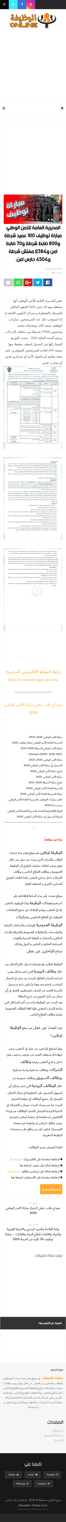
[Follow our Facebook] (22, 4)
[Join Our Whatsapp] (4, 4)
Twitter (31, 1475)
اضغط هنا (16, 1159)
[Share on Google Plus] (28, 282)
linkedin (11, 1475)
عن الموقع (58, 1430)
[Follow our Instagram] (30, 4)
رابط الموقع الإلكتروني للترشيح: (33, 671)
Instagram (42, 1484)
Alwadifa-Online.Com (33, 1505)
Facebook (51, 1475)
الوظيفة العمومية (51, 1189)
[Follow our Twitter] (13, 4)
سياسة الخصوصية (53, 1435)
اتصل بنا (59, 1440)
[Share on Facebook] (47, 282)
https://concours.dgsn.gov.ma (33, 679)
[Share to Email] (8, 282)
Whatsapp (20, 1484)
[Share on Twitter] (37, 282)
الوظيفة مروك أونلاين (16, 1500)
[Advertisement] (33, 65)
